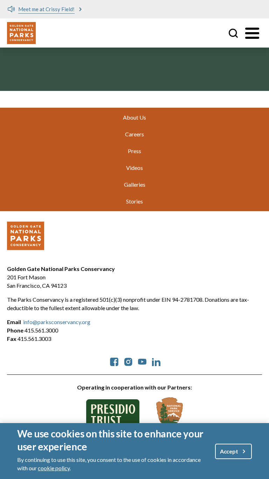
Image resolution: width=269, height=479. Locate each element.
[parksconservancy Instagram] (128, 361)
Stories (134, 201)
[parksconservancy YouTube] (142, 361)
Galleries (134, 184)
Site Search (233, 33)
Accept (229, 451)
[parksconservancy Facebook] (114, 361)
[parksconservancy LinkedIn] (156, 361)
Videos (134, 167)
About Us (134, 117)
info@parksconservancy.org (56, 322)
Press (134, 151)
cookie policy (54, 468)
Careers (134, 134)
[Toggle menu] (252, 33)
